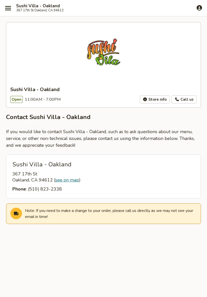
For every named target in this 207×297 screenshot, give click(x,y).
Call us (186, 99)
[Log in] (199, 8)
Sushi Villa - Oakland (38, 6)
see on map (67, 180)
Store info (157, 99)
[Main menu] (8, 8)
